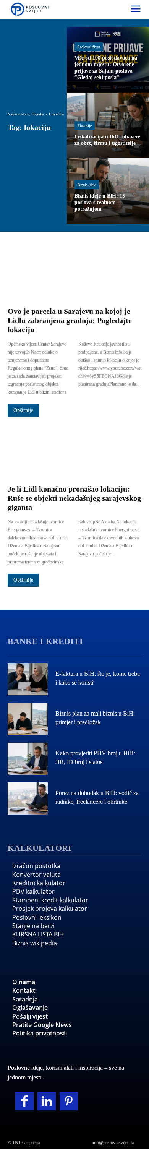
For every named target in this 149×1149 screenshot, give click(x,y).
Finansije (85, 125)
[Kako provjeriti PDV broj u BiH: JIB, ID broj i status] (28, 759)
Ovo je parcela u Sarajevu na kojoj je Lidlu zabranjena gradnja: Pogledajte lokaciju (70, 320)
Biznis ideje (87, 185)
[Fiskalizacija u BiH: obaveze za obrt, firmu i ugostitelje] (108, 125)
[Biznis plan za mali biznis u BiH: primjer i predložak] (28, 719)
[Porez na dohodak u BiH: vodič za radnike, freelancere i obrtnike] (28, 798)
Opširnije (23, 410)
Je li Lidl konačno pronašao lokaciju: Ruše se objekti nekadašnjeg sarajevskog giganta (74, 498)
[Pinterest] (69, 1101)
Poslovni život (89, 47)
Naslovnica (17, 114)
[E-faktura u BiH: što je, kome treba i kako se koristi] (28, 679)
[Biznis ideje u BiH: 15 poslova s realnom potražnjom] (108, 191)
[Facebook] (24, 1101)
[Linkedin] (46, 1101)
